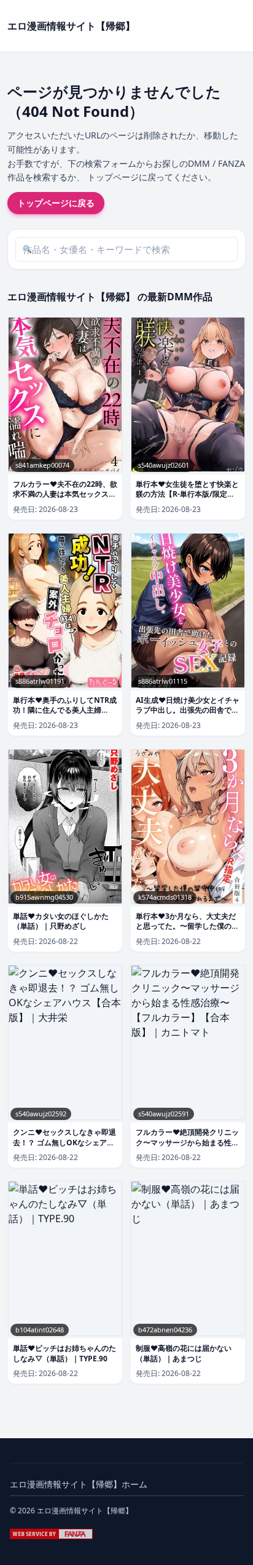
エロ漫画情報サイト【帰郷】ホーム (78, 1484)
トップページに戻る (56, 203)
